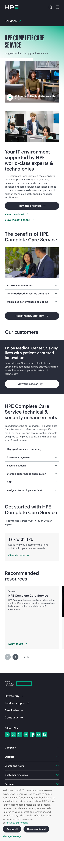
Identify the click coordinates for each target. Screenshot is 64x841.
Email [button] (12, 710)
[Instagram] (19, 734)
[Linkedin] (7, 734)
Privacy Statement (17, 822)
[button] (50, 7)
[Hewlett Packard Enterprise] (11, 7)
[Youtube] (38, 734)
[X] (13, 734)
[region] (32, 367)
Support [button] (9, 756)
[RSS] (44, 734)
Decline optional (36, 829)
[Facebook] (32, 734)
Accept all (12, 829)
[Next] (15, 657)
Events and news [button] (14, 765)
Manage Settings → (14, 836)
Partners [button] (9, 784)
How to (12, 696)
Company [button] (10, 747)
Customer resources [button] (16, 774)
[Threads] (26, 734)
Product (15, 703)
